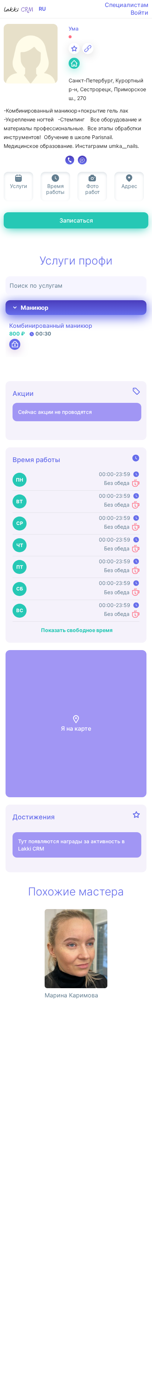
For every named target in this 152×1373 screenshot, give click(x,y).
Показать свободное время (77, 630)
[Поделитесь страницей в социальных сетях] (87, 48)
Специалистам (126, 4)
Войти (139, 12)
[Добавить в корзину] (14, 344)
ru (42, 9)
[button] (76, 723)
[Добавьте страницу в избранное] (74, 48)
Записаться (76, 220)
